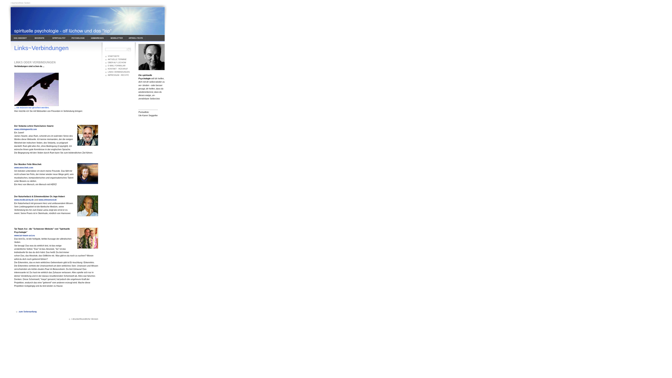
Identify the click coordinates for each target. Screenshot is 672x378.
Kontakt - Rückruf (118, 69)
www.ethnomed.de (47, 200)
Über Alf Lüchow (117, 62)
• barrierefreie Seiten (20, 3)
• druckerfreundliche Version (84, 319)
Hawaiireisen (97, 38)
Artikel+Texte (136, 38)
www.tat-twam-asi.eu (24, 235)
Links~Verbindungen (119, 72)
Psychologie (78, 38)
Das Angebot (20, 38)
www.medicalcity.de (24, 200)
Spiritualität (58, 38)
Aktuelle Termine (117, 59)
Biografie (39, 38)
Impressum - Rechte (118, 75)
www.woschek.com (23, 167)
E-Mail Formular (116, 66)
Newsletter (117, 38)
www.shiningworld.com (25, 129)
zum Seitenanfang (28, 311)
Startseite (113, 56)
